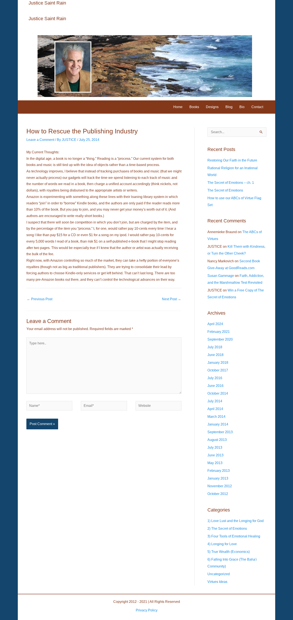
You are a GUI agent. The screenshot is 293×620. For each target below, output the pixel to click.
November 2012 (219, 486)
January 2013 (217, 478)
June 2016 (215, 386)
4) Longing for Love (222, 544)
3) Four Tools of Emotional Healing (233, 536)
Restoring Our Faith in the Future (232, 160)
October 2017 (217, 370)
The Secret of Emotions (225, 190)
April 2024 (215, 324)
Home (178, 107)
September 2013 (220, 432)
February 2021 (218, 331)
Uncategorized (218, 574)
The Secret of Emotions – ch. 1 (230, 182)
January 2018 (217, 362)
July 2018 (214, 347)
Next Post (171, 299)
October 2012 (217, 494)
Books (194, 107)
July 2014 (214, 401)
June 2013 (215, 455)
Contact (257, 107)
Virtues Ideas (217, 582)
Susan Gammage (220, 276)
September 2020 (220, 339)
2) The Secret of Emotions (227, 528)
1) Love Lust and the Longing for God (235, 521)
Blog (229, 107)
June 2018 (215, 355)
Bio (242, 107)
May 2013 (214, 463)
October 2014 (217, 393)
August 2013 (217, 440)
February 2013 (218, 470)
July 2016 (214, 378)
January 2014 (217, 424)
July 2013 (214, 447)
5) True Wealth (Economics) (228, 552)
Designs (212, 107)
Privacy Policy (146, 610)
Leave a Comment (40, 140)
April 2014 (215, 409)
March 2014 (216, 416)
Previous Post (39, 299)
